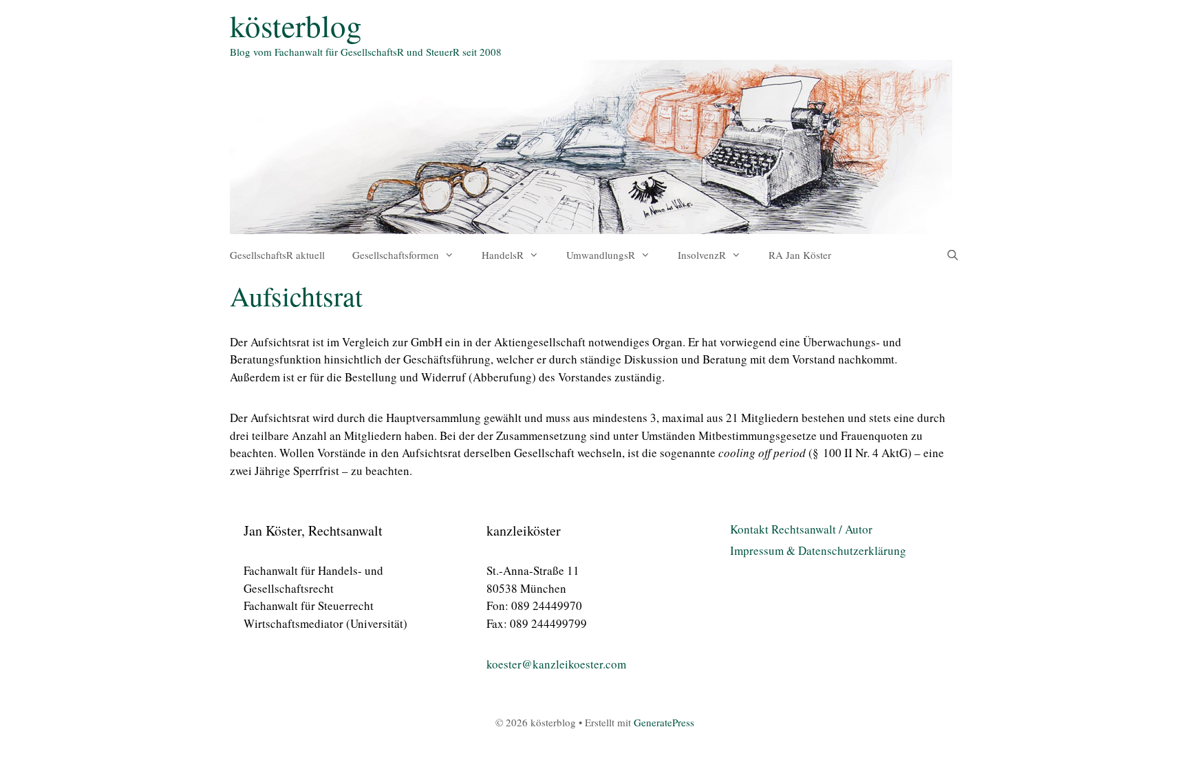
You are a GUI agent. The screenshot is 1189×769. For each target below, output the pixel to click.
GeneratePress (664, 722)
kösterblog (296, 25)
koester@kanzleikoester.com (556, 664)
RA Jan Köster (800, 255)
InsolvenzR (702, 255)
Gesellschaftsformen (395, 255)
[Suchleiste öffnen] (952, 254)
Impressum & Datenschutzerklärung (818, 550)
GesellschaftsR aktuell (277, 255)
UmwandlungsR (600, 255)
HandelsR (503, 255)
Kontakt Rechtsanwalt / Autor (801, 529)
